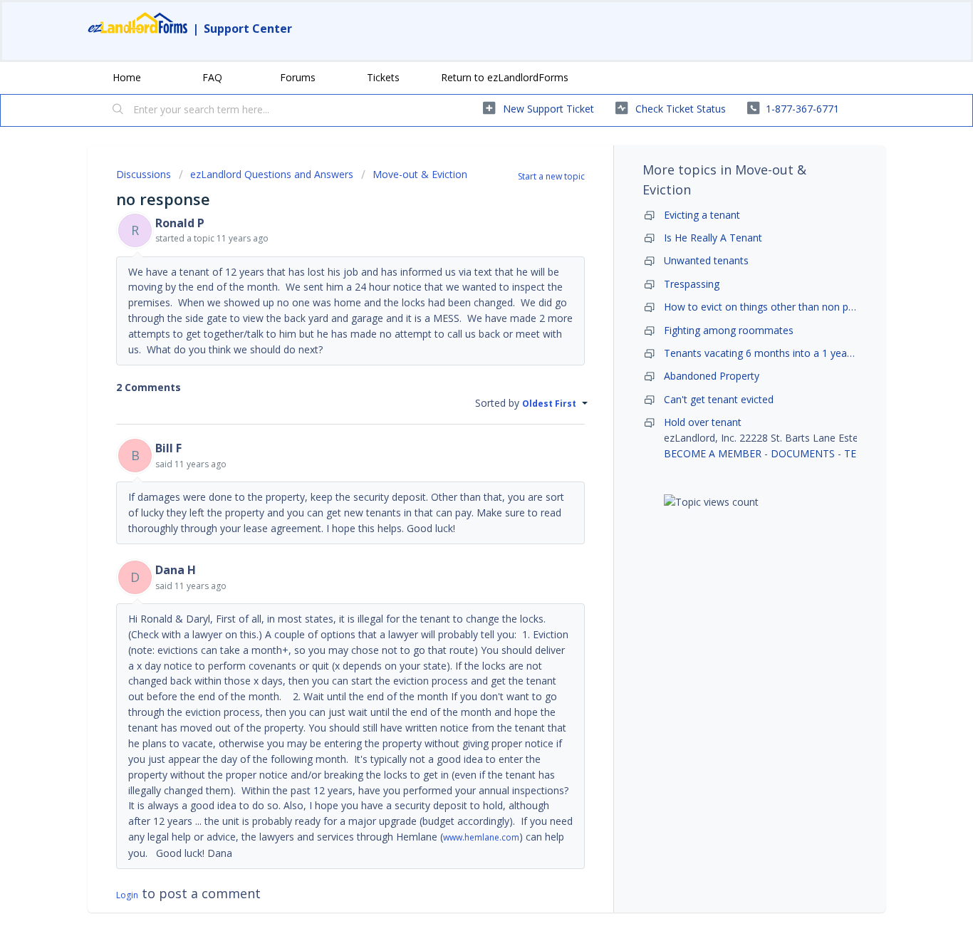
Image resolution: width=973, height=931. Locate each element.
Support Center (248, 28)
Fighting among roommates (729, 330)
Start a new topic (551, 176)
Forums (298, 77)
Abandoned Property (711, 376)
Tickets (383, 77)
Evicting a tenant (702, 215)
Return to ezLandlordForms (504, 77)
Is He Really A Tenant (713, 237)
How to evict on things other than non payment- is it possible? (807, 306)
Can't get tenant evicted (719, 399)
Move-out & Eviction (420, 174)
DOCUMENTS (803, 453)
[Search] (118, 110)
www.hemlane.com (481, 837)
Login (127, 895)
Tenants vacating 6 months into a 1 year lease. (772, 353)
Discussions (143, 174)
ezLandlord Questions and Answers (271, 174)
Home (127, 77)
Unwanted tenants (706, 260)
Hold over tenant (703, 422)
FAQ (212, 77)
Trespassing (691, 284)
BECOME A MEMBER (712, 453)
